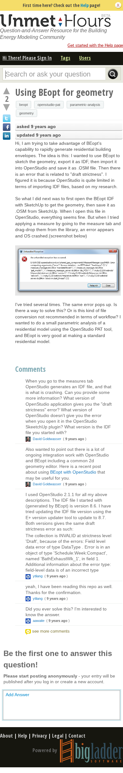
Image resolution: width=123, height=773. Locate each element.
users (85, 57)
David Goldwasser (47, 439)
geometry (26, 113)
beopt (23, 105)
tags (65, 57)
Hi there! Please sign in (27, 57)
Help (84, 5)
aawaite (38, 621)
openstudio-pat (49, 105)
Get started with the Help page (95, 45)
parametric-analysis (85, 105)
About (6, 735)
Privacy (39, 735)
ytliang (38, 576)
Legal (57, 735)
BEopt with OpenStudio (73, 472)
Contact (76, 735)
